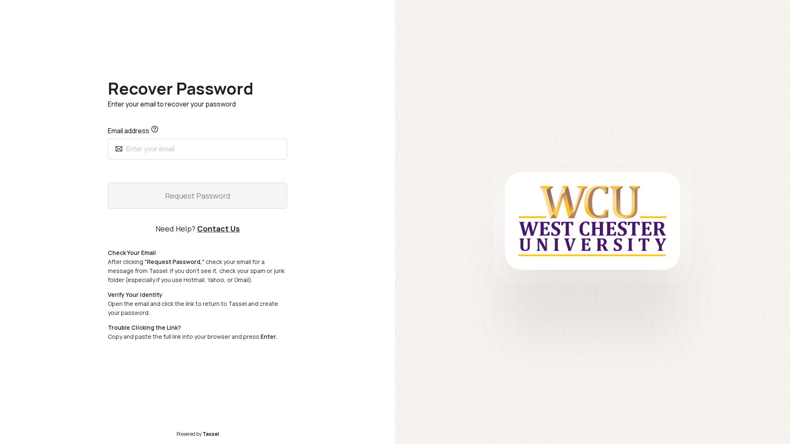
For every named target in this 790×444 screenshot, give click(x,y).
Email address (129, 130)
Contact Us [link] (218, 229)
